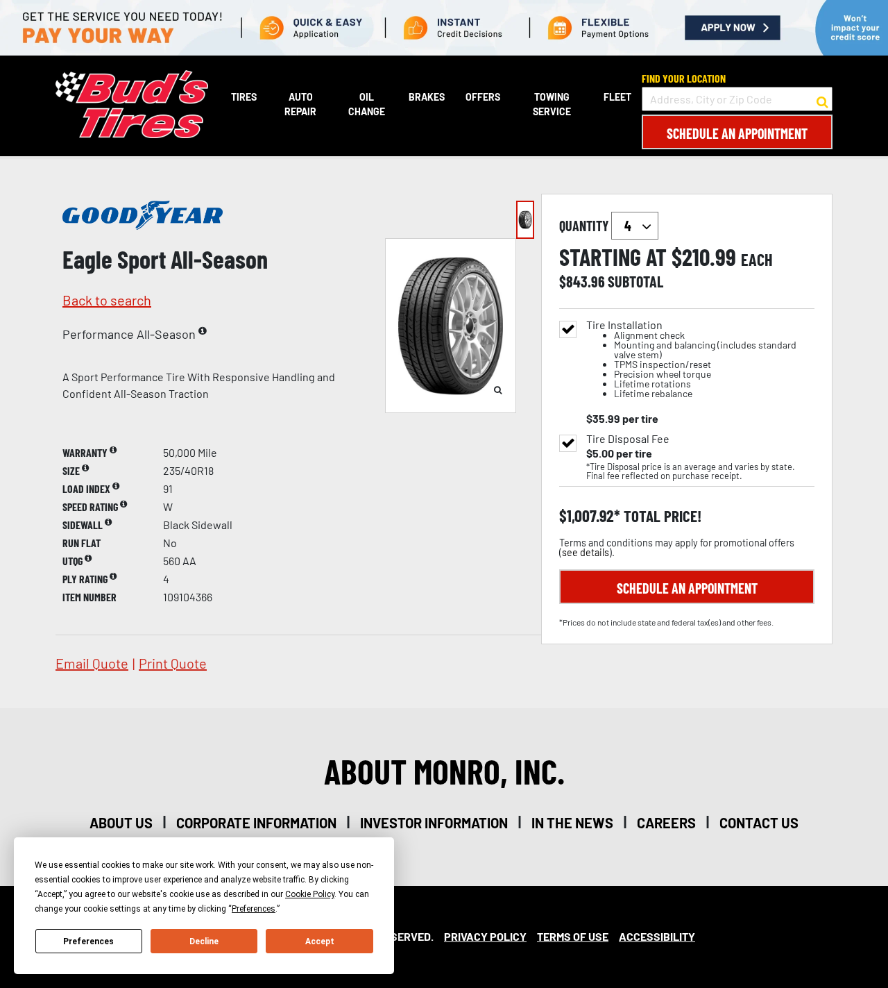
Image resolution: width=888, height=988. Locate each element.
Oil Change (366, 104)
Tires (244, 97)
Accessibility (657, 936)
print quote (173, 663)
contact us (759, 822)
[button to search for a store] (822, 99)
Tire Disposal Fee (627, 438)
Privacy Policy (485, 936)
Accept (319, 941)
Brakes (427, 97)
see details (585, 552)
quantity (585, 225)
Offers (483, 97)
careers (666, 822)
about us (121, 822)
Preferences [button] (253, 909)
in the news (572, 822)
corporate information (256, 822)
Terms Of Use (572, 936)
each (757, 259)
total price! (660, 516)
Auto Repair (300, 104)
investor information (434, 822)
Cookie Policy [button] (309, 894)
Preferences (88, 941)
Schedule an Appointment (737, 133)
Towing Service (552, 104)
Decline (204, 941)
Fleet (617, 97)
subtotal (635, 281)
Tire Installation (691, 359)
